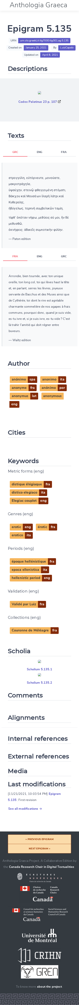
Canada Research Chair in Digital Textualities (41, 866)
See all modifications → (25, 808)
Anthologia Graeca (38, 5)
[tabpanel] (39, 205)
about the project (49, 986)
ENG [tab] (39, 152)
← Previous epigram (40, 839)
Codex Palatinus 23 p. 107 (37, 101)
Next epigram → (39, 848)
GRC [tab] (15, 152)
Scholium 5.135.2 (39, 682)
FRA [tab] (63, 152)
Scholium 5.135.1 (39, 669)
